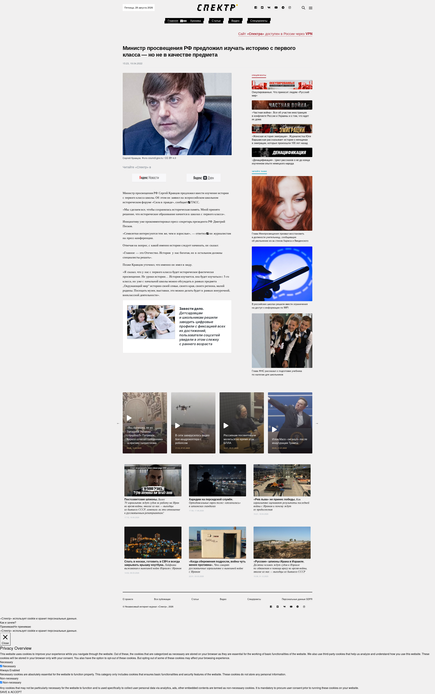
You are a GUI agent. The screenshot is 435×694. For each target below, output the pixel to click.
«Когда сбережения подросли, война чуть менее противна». (217, 566)
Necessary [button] (6, 662)
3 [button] (222, 456)
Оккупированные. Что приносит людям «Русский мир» (280, 93)
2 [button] (217, 456)
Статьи (216, 21)
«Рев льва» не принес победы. (281, 504)
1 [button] (212, 456)
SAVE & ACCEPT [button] (11, 692)
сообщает (181, 202)
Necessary (9, 666)
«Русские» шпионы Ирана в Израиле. (280, 566)
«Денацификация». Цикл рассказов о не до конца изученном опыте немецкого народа (281, 161)
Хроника (195, 21)
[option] (145, 422)
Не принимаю (22, 626)
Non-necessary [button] (9, 678)
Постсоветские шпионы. (152, 505)
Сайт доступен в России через (275, 33)
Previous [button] (118, 423)
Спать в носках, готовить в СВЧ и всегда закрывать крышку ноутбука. (152, 564)
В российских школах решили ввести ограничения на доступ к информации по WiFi (280, 305)
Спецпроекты (258, 21)
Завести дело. (202, 326)
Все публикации (162, 599)
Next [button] (317, 423)
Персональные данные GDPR (297, 599)
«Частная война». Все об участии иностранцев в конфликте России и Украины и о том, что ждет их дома (280, 116)
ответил (201, 233)
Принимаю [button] (7, 626)
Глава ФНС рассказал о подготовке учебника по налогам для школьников (277, 372)
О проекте (128, 599)
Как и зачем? (8, 622)
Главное (173, 21)
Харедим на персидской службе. (215, 502)
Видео (235, 21)
